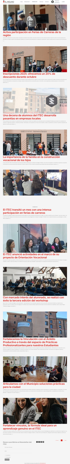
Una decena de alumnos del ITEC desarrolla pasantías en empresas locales (29, 117)
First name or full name (8, 447)
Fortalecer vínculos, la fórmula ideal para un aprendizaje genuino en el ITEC (30, 427)
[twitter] (37, 442)
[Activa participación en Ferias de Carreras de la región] (35, 18)
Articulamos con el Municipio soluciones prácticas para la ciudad (34, 385)
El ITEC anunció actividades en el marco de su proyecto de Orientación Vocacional (31, 256)
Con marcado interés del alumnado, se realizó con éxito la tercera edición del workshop (33, 299)
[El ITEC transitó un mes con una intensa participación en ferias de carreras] (35, 183)
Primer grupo (8, 457)
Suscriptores (8, 455)
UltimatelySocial (43, 463)
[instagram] (41, 442)
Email (5, 451)
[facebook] (39, 442)
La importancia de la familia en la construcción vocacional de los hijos (31, 158)
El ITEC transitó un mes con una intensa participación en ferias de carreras (27, 211)
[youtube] (43, 442)
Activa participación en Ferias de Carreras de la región (32, 33)
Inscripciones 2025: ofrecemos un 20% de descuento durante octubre (29, 75)
